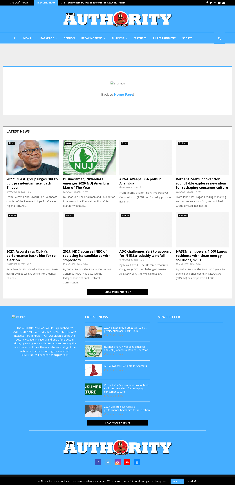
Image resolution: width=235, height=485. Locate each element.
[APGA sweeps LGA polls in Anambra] (145, 157)
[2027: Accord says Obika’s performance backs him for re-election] (32, 229)
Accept (177, 481)
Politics (12, 215)
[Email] (137, 462)
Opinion (69, 38)
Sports (187, 38)
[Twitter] (108, 462)
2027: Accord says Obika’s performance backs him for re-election (31, 255)
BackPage (47, 38)
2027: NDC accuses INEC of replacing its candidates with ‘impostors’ (87, 255)
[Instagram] (118, 462)
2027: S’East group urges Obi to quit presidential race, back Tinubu (32, 183)
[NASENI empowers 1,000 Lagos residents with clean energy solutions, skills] (202, 229)
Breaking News (91, 38)
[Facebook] (98, 462)
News (27, 38)
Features (140, 38)
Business (118, 38)
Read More (193, 481)
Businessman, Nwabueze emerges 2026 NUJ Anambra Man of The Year (86, 183)
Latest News (18, 131)
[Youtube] (127, 462)
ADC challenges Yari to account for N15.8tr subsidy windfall (145, 253)
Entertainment (164, 38)
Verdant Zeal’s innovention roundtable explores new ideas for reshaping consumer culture (202, 183)
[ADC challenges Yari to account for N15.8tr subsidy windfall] (145, 229)
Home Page (123, 94)
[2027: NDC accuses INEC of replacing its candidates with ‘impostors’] (89, 229)
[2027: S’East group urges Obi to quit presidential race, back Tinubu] (32, 157)
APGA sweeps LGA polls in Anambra (88, 2)
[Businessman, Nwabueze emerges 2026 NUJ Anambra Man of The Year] (89, 157)
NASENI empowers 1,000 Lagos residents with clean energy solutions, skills (201, 255)
